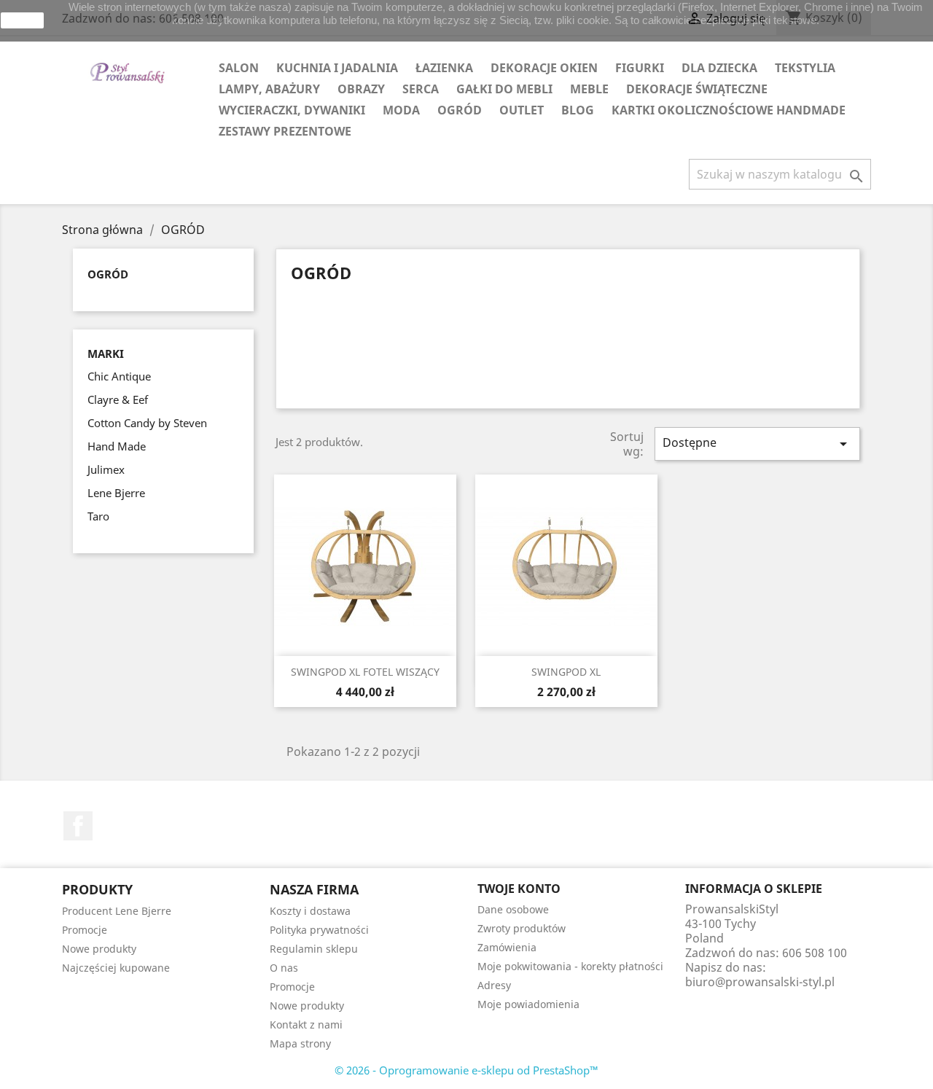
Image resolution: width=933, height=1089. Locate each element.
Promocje (84, 930)
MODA (401, 110)
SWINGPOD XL (566, 672)
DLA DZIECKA (719, 68)
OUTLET (521, 110)
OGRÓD (459, 110)
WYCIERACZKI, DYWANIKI (292, 110)
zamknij (22, 20)
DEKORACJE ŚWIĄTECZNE (697, 89)
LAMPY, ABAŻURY (269, 89)
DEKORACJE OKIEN (544, 68)
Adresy (494, 985)
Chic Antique (119, 376)
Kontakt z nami (306, 1024)
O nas (284, 968)
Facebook (78, 825)
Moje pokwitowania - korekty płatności (570, 966)
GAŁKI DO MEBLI (504, 89)
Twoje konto (519, 889)
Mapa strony (300, 1043)
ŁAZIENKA (444, 68)
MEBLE (589, 89)
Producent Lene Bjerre (116, 911)
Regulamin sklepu (314, 949)
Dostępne (757, 443)
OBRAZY (361, 89)
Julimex (106, 469)
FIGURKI (639, 68)
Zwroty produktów (521, 928)
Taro (98, 516)
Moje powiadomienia (528, 1004)
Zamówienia (506, 947)
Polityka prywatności (319, 930)
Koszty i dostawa (310, 911)
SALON (239, 68)
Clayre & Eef (117, 399)
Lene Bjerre (116, 492)
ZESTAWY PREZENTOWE (285, 131)
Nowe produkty (99, 949)
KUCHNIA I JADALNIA (337, 68)
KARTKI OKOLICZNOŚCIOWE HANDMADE (729, 110)
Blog (577, 110)
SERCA (420, 89)
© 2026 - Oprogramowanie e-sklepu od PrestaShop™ (466, 1070)
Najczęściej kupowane (116, 968)
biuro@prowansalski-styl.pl (760, 982)
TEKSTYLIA (805, 68)
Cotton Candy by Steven (147, 422)
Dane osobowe (513, 909)
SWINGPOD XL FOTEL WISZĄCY (365, 672)
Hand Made (116, 446)
